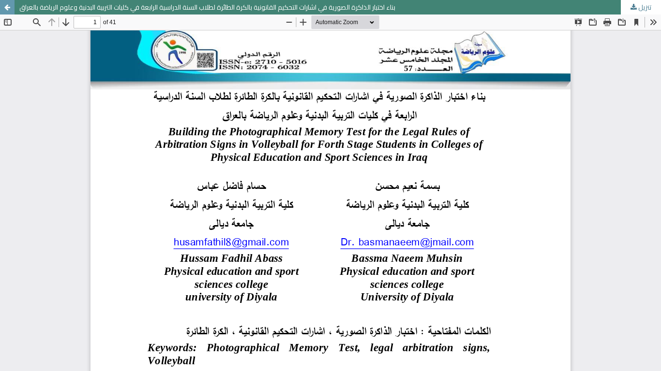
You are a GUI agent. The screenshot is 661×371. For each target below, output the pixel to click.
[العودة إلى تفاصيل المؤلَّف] (7, 7)
